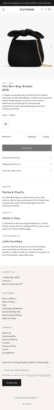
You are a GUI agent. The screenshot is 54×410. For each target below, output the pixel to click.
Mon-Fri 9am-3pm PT (12, 284)
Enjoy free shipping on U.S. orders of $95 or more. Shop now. (27, 3)
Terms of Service (44, 375)
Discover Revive (9, 339)
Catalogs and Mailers (12, 308)
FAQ (4, 305)
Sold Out (27, 148)
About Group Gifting (12, 315)
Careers (6, 343)
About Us (6, 333)
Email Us (6, 280)
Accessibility (8, 353)
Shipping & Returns (11, 164)
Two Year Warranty (11, 170)
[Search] (42, 9)
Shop (4, 83)
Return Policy (8, 302)
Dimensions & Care (11, 157)
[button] (3, 46)
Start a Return (9, 298)
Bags (11, 83)
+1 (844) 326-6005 (10, 277)
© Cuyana (27, 404)
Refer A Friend (9, 318)
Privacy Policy (9, 346)
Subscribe (11, 382)
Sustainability (9, 336)
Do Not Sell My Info (11, 312)
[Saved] (46, 9)
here (28, 229)
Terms (5, 349)
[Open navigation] (3, 9)
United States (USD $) (26, 398)
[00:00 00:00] (27, 46)
